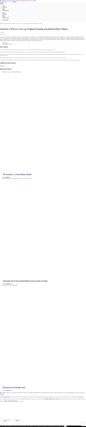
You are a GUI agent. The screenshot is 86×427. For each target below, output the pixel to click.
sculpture (39, 398)
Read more (8, 283)
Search (14, 1)
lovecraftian (62, 38)
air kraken (39, 36)
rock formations (5, 39)
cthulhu (1, 38)
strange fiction (3, 40)
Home (1, 23)
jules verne (42, 38)
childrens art (77, 36)
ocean (17, 398)
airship (1, 396)
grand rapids (76, 396)
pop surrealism (32, 398)
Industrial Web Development (21, 415)
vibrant (24, 40)
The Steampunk (6, 23)
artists (14, 396)
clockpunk (35, 396)
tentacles (13, 40)
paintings (28, 398)
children (72, 36)
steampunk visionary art (80, 39)
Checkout (5, 6)
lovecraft (52, 38)
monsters (74, 38)
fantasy (51, 396)
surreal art (84, 398)
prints (36, 398)
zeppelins (40, 40)
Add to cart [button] (7, 177)
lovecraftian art (69, 38)
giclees (63, 396)
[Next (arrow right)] (1, 425)
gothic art (70, 396)
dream (9, 38)
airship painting (45, 36)
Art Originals (13, 36)
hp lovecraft (36, 38)
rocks (10, 39)
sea (41, 398)
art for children (67, 36)
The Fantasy (19, 36)
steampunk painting (61, 39)
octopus (19, 398)
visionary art (29, 40)
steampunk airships (34, 39)
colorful (82, 36)
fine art (59, 396)
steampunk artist (58, 398)
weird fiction (34, 40)
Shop (4, 9)
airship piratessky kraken (54, 36)
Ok (65, 426)
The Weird (32, 36)
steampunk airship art (24, 39)
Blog (4, 5)
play (1, 39)
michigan (14, 398)
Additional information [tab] (7, 44)
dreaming (13, 38)
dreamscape (18, 38)
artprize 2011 (21, 396)
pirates (82, 38)
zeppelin (18, 401)
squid (18, 39)
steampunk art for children (50, 39)
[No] (66, 426)
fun (27, 38)
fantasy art (55, 396)
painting (78, 38)
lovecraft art (57, 38)
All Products (7, 36)
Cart (4, 8)
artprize (17, 396)
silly (13, 39)
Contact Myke (6, 10)
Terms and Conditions (7, 404)
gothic (66, 396)
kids (45, 38)
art (9, 397)
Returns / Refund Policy (8, 405)
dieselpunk (39, 396)
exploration (23, 38)
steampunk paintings (73, 398)
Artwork (25, 396)
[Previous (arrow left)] (0, 425)
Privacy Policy (6, 403)
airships (61, 36)
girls (29, 38)
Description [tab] (5, 42)
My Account (5, 417)
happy (32, 38)
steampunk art (41, 39)
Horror (81, 396)
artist (11, 396)
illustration (5, 398)
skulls (16, 39)
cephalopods (30, 396)
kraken (48, 38)
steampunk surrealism (69, 39)
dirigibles (6, 38)
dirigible (43, 396)
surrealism (9, 40)
